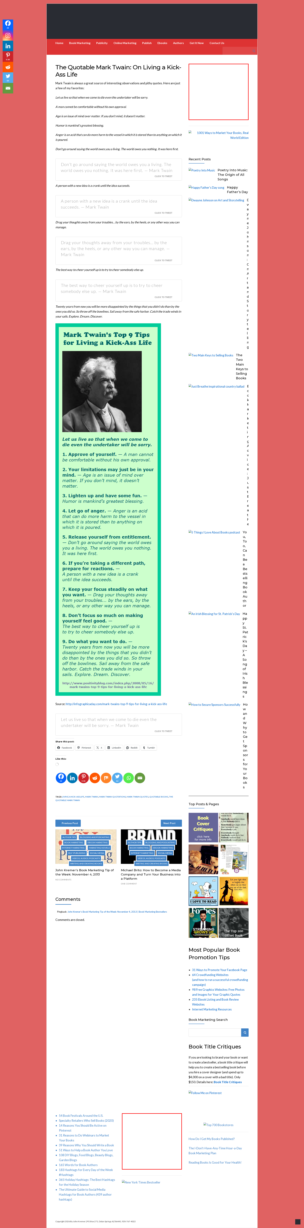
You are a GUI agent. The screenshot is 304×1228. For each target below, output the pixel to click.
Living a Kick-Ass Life (73, 796)
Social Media (97, 853)
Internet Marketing (73, 847)
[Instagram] (8, 35)
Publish (147, 43)
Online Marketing (124, 43)
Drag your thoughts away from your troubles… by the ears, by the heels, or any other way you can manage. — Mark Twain (115, 248)
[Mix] (106, 778)
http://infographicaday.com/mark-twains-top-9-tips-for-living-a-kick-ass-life (116, 704)
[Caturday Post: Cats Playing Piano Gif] (203, 860)
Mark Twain (91, 796)
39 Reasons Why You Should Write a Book (86, 1145)
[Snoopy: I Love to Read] (203, 891)
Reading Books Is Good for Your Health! (215, 1162)
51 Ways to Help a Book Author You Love (86, 1150)
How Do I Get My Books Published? (212, 1139)
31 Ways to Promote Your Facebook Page (219, 970)
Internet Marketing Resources (212, 1009)
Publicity (102, 43)
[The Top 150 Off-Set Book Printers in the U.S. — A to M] (233, 923)
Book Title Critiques (228, 1082)
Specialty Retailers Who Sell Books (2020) (86, 1120)
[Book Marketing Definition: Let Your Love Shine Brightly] (233, 891)
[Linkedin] (72, 778)
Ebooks (162, 43)
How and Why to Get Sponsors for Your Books (245, 746)
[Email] (140, 778)
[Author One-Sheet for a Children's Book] (233, 860)
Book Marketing (79, 43)
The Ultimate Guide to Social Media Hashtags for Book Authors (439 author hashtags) (85, 1194)
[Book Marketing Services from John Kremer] (203, 828)
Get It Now (197, 43)
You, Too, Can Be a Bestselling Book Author (245, 569)
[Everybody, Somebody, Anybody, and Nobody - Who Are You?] (233, 828)
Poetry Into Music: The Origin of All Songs (233, 174)
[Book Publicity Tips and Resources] (203, 923)
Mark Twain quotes (137, 796)
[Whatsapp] (128, 778)
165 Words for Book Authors (78, 1165)
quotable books (158, 796)
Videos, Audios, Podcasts (86, 858)
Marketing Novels (99, 847)
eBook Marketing (98, 842)
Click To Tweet (163, 176)
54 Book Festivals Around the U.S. (81, 1115)
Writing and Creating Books (86, 863)
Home (59, 43)
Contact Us (217, 43)
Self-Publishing (77, 853)
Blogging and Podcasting (94, 837)
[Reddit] (95, 778)
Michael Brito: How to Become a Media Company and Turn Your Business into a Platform (151, 874)
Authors (178, 43)
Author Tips (69, 837)
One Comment (129, 883)
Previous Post (70, 823)
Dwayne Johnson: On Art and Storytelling (248, 273)
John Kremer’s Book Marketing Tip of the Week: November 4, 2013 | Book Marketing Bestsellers (117, 911)
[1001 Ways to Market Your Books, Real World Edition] (219, 138)
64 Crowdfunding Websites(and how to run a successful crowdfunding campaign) (220, 980)
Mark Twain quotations (112, 796)
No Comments (63, 879)
